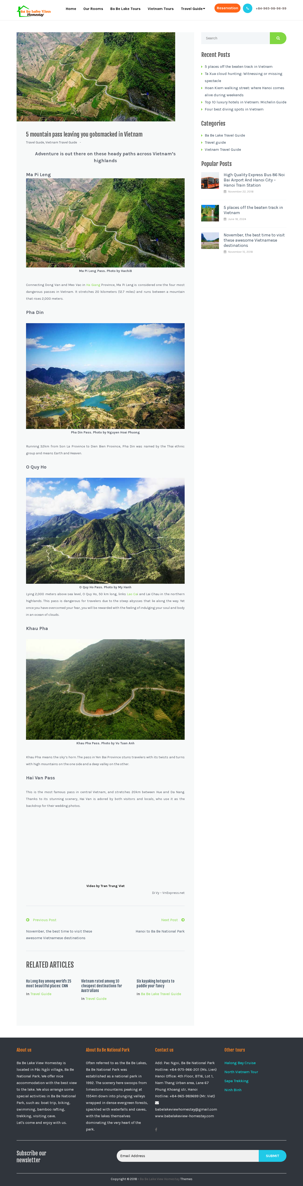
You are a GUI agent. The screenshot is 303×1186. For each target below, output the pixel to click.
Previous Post (44, 920)
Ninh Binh (232, 1090)
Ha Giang (93, 285)
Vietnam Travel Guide (61, 142)
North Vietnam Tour (241, 1072)
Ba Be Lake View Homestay (160, 1179)
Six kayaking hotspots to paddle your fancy (155, 983)
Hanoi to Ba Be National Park (160, 931)
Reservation (227, 8)
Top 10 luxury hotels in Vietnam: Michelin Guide (245, 102)
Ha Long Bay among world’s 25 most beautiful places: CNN (48, 983)
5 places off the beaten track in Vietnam (238, 66)
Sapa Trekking (236, 1081)
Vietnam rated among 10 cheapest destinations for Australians (101, 986)
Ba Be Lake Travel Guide (161, 994)
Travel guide (35, 142)
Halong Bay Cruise (240, 1063)
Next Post (169, 920)
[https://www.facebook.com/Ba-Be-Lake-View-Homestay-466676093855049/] (156, 1129)
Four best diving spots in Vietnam (234, 109)
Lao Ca (132, 594)
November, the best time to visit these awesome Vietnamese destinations (254, 240)
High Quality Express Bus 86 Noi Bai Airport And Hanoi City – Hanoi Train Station (254, 180)
